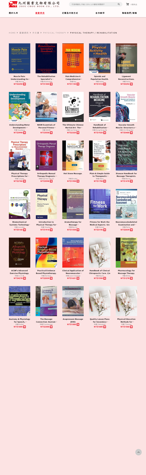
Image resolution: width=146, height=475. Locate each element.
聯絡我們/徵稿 (129, 12)
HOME (12, 32)
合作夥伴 (100, 12)
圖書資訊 (24, 32)
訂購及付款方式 (70, 12)
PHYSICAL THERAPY (54, 32)
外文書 (35, 32)
